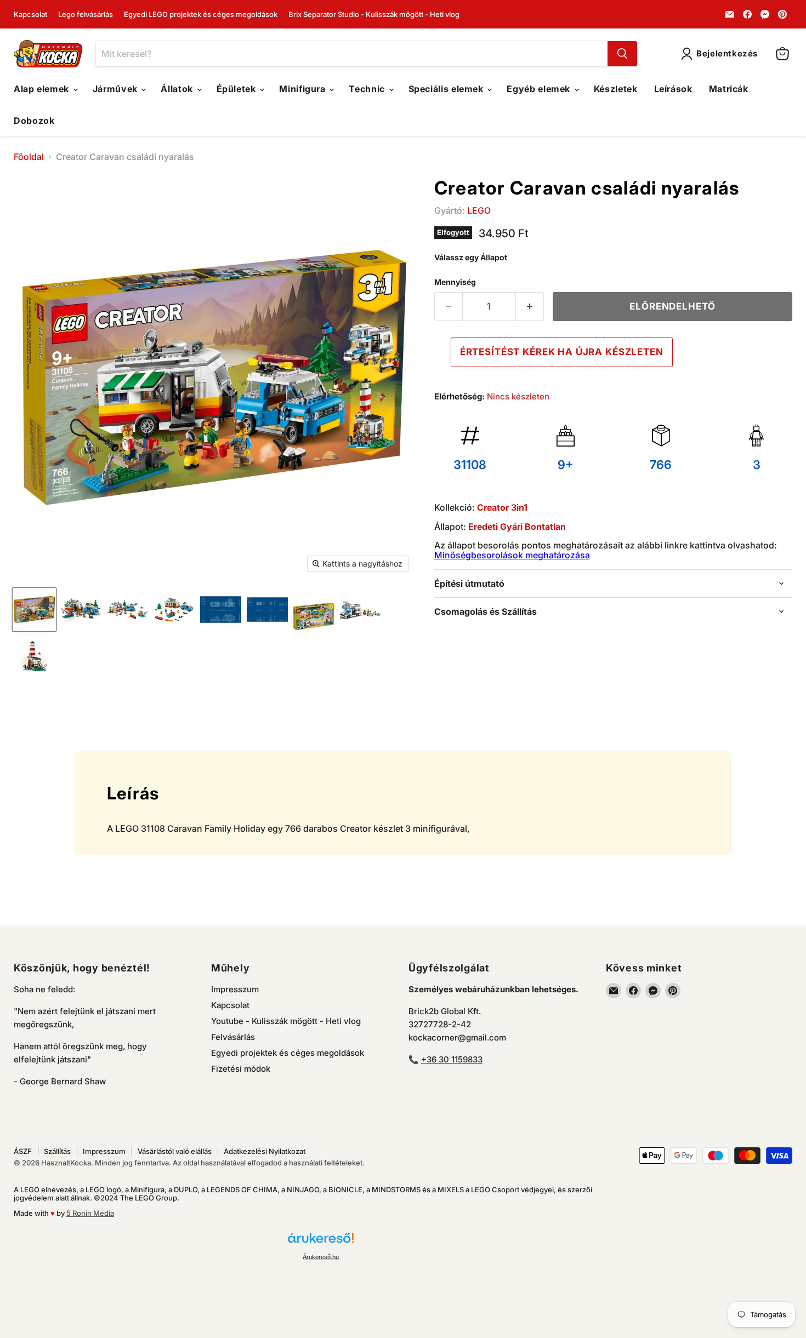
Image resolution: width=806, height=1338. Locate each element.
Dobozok (34, 120)
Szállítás (57, 1151)
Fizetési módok (240, 1068)
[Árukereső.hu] (321, 1243)
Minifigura (303, 88)
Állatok (178, 88)
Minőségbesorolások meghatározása (512, 555)
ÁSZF (23, 1151)
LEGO (479, 210)
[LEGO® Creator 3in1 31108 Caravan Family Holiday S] (34, 609)
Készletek (616, 88)
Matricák (728, 88)
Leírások (673, 88)
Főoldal (29, 157)
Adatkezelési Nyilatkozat (264, 1151)
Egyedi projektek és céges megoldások (287, 1053)
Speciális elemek (447, 88)
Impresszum (235, 989)
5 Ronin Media (90, 1213)
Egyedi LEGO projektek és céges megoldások (200, 14)
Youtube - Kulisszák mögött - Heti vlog (286, 1021)
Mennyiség (455, 282)
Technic (368, 88)
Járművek (116, 88)
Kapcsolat (30, 14)
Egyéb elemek (539, 88)
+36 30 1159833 (452, 1059)
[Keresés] (622, 53)
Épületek (238, 88)
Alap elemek (43, 88)
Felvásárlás (233, 1037)
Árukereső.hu (321, 1257)
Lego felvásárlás (85, 14)
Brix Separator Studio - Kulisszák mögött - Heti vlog (373, 14)
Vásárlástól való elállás (175, 1151)
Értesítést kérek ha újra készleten (561, 351)
